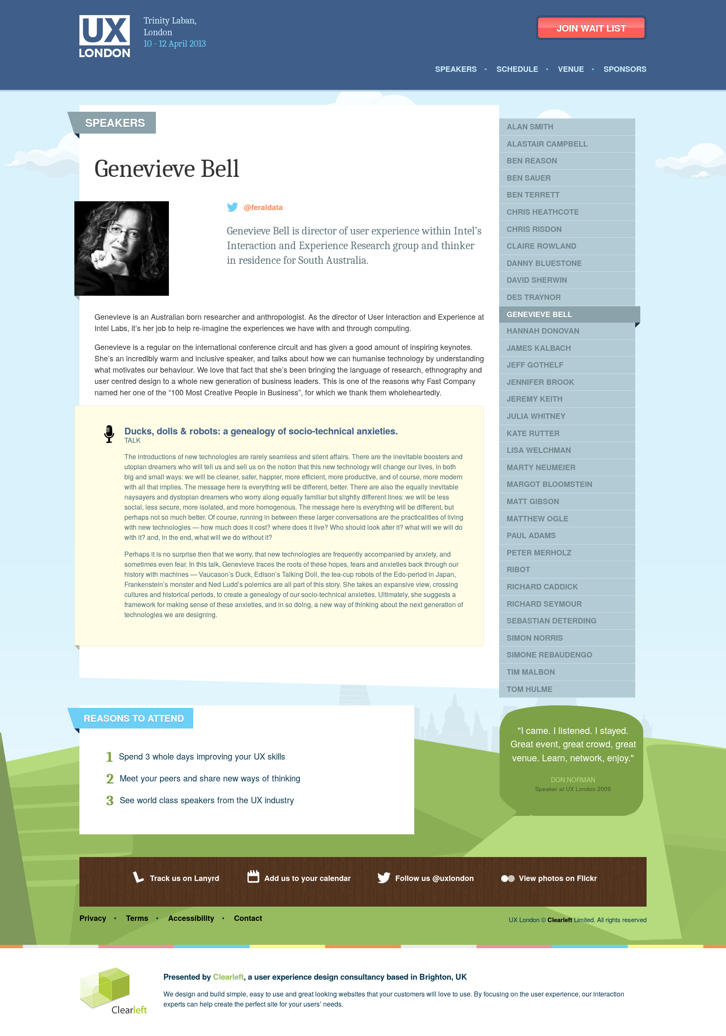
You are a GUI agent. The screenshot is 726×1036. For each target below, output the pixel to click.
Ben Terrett (533, 194)
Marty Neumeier (541, 467)
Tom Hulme (529, 689)
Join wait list (591, 27)
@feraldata (263, 207)
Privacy (92, 917)
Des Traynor (534, 297)
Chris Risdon (534, 229)
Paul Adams (531, 535)
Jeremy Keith (535, 398)
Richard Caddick (542, 586)
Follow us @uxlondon (434, 878)
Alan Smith (530, 126)
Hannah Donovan (543, 330)
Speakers (456, 68)
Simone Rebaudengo (549, 654)
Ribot (518, 569)
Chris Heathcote (543, 211)
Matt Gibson (533, 501)
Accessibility (191, 917)
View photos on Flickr (558, 878)
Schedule (517, 68)
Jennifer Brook (540, 381)
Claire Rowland (541, 245)
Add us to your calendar (307, 878)
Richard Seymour (544, 603)
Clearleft (559, 919)
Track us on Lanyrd (184, 878)
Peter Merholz (539, 552)
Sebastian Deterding (552, 620)
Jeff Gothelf (535, 364)
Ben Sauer (529, 177)
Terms (137, 917)
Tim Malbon (531, 671)
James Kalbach (539, 347)
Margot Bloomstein (549, 484)
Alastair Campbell (547, 143)
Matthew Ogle (537, 518)
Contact (248, 917)
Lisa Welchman (539, 449)
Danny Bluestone (544, 263)
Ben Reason (532, 160)
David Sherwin (537, 279)
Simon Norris (535, 637)
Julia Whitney (536, 415)
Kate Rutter (533, 433)
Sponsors (625, 68)
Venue (571, 68)
